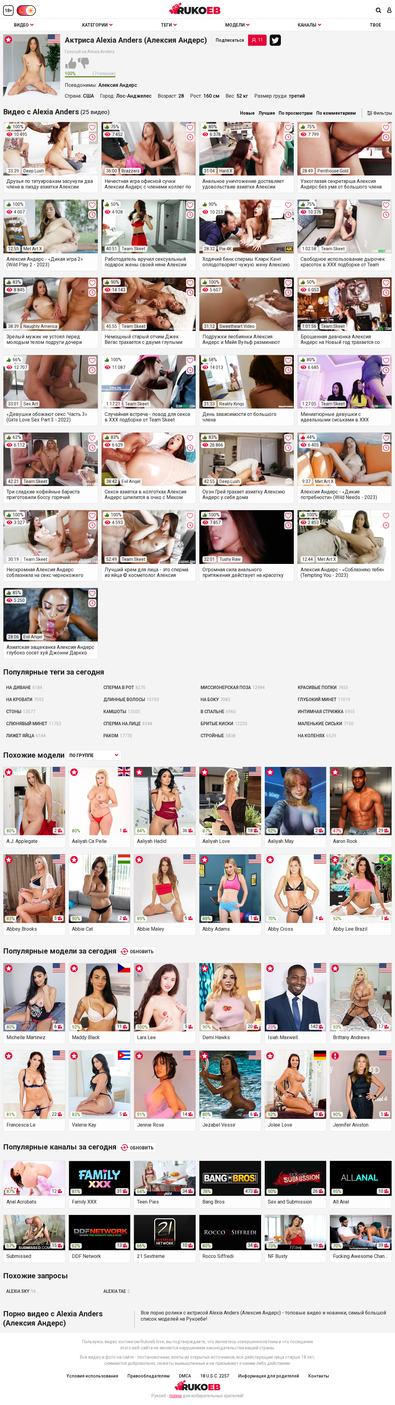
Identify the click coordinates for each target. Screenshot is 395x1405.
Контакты (318, 1375)
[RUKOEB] (195, 8)
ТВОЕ (375, 25)
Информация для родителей (268, 1375)
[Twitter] (277, 40)
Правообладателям (148, 1375)
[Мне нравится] (71, 66)
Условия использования (92, 1375)
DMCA (185, 1375)
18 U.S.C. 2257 (214, 1375)
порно (175, 1395)
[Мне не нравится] (83, 66)
